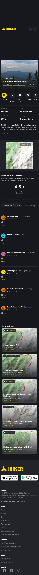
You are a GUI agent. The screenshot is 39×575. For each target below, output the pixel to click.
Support (4, 513)
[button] (5, 133)
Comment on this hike (11, 205)
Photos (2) (31, 85)
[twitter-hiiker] (11, 570)
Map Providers (6, 520)
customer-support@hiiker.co (11, 547)
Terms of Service (7, 562)
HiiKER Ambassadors (8, 543)
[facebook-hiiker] (4, 570)
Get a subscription (7, 531)
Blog (2, 517)
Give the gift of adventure (10, 535)
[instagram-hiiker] (18, 570)
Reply (3, 225)
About (3, 510)
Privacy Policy (6, 559)
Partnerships (5, 524)
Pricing (3, 528)
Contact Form (6, 550)
